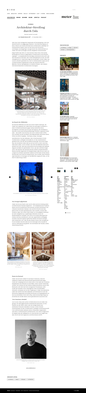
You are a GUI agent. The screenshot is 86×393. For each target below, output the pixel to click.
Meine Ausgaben (50, 13)
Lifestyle (36, 17)
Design (18, 17)
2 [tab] (30, 190)
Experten (20, 13)
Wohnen (24, 17)
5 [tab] (70, 213)
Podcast (43, 17)
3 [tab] (31, 190)
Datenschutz (25, 390)
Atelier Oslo (25, 44)
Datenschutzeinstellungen (34, 390)
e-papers (43, 13)
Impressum (13, 390)
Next (51, 177)
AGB (22, 390)
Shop (38, 13)
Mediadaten (18, 390)
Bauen (30, 17)
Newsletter (14, 13)
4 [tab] (32, 190)
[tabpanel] (30, 177)
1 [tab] (29, 190)
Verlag (8, 390)
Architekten (30, 379)
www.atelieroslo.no (30, 368)
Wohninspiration (70, 49)
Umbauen (23, 379)
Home (8, 13)
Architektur (11, 17)
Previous (10, 177)
